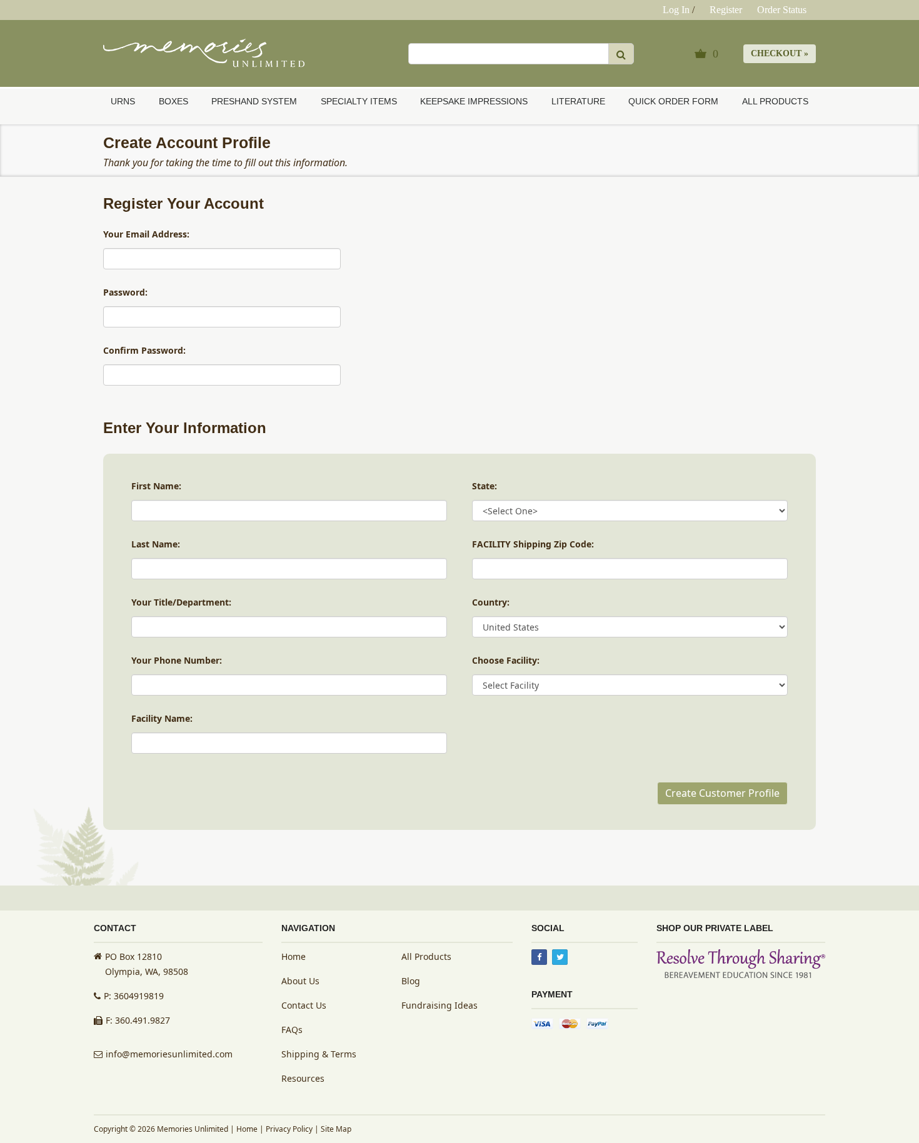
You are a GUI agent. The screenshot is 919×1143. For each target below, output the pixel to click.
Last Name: (155, 544)
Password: (125, 292)
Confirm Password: (144, 350)
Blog (410, 981)
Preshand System (254, 101)
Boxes (173, 101)
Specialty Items (359, 101)
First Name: (156, 486)
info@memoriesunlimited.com (169, 1054)
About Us (300, 981)
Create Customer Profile (722, 793)
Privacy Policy (289, 1129)
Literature (578, 101)
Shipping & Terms (318, 1054)
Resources (302, 1078)
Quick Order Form (673, 101)
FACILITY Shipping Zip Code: (533, 544)
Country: (491, 602)
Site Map (336, 1129)
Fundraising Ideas (439, 1005)
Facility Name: (162, 718)
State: (484, 486)
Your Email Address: (146, 234)
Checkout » (779, 53)
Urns (123, 101)
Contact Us (303, 1005)
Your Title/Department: (181, 602)
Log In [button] (676, 9)
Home (293, 956)
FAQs (292, 1030)
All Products (775, 101)
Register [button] (726, 9)
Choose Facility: (506, 660)
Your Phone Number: (176, 660)
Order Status (781, 9)
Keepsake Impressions (474, 101)
